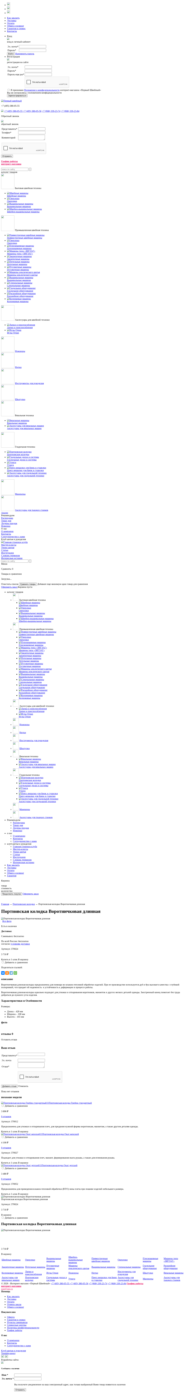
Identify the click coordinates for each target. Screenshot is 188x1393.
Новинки (5, 526)
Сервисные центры (16, 1325)
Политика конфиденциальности (23, 1327)
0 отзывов (6, 1116)
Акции (4, 513)
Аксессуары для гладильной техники (128, 1278)
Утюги (71, 1279)
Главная (5, 904)
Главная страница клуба (16, 542)
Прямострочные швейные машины (101, 1259)
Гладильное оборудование (150, 1267)
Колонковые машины (12, 1273)
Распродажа (7, 518)
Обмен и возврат (15, 26)
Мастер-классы (8, 545)
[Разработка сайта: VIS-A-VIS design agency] (2, 1362)
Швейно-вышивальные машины (75, 1260)
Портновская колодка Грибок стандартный (70, 1103)
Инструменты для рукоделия (29, 383)
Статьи (4, 550)
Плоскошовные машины (150, 1259)
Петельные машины (35, 1267)
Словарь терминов (10, 555)
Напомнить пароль (24, 53)
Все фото (6, 921)
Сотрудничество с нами (13, 536)
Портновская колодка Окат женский (60, 1134)
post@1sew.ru (7, 1289)
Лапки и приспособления (33, 1272)
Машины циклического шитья (78, 1267)
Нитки (18, 367)
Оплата (10, 23)
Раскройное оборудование (171, 1267)
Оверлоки (30, 1260)
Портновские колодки (24, 904)
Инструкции (7, 553)
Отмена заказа (14, 1304)
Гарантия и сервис (16, 28)
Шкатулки (20, 399)
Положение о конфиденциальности (42, 90)
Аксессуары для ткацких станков (31, 510)
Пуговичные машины (52, 1267)
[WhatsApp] (15, 973)
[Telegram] (11, 973)
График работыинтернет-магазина (11, 162)
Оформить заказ (9, 587)
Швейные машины (11, 1260)
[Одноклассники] (7, 973)
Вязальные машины (173, 1273)
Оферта (11, 1317)
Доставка (11, 20)
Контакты (12, 31)
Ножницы (20, 351)
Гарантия (11, 875)
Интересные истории (11, 558)
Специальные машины (129, 1267)
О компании (7, 531)
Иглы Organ (52, 1273)
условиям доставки (20, 944)
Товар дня (6, 520)
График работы (14, 1330)
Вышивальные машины (53, 1259)
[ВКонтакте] (3, 973)
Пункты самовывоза (17, 1322)
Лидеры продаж (9, 523)
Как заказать (13, 18)
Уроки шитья (7, 547)
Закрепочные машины (13, 1267)
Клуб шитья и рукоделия (13, 1350)
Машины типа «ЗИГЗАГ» (171, 1259)
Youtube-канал (8, 1353)
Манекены (20, 494)
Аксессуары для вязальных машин (11, 1278)
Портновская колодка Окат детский (59, 1165)
